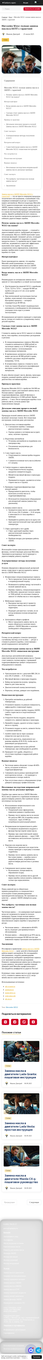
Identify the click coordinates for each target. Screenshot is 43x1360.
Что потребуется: (10, 154)
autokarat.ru (9, 990)
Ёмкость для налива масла (14, 1250)
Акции (25, 3)
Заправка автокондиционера (15, 1276)
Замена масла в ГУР (11, 1289)
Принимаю (36, 1357)
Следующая (34, 1202)
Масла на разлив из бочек (14, 1243)
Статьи (5, 40)
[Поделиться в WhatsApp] (24, 1022)
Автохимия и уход (11, 1236)
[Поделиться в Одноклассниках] (33, 1022)
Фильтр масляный (11, 1257)
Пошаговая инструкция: (13, 158)
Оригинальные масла (12, 1247)
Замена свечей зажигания (14, 1296)
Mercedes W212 (12, 1007)
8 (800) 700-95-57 (10, 1224)
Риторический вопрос (12, 142)
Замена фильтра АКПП (13, 1299)
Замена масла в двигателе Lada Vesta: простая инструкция (20, 1127)
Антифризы (8, 1240)
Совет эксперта (10, 131)
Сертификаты (9, 1333)
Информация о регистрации (15, 1330)
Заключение (10, 186)
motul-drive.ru (10, 993)
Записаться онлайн (32, 9)
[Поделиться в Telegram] (14, 1022)
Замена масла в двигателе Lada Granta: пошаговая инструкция (21, 1074)
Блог (10, 17)
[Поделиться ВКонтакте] (5, 1022)
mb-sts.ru (8, 999)
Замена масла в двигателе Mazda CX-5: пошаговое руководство (21, 1179)
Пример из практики (11, 120)
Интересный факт (10, 102)
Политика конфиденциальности (15, 1349)
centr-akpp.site (10, 996)
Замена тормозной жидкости (15, 1293)
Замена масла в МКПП (12, 1286)
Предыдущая (9, 1202)
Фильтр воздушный (11, 1263)
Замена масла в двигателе (14, 1273)
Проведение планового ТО (14, 1303)
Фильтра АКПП (10, 1253)
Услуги (6, 1268)
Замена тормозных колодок (14, 1279)
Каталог (7, 1232)
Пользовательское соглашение (14, 1345)
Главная (4, 17)
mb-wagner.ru (10, 986)
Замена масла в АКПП (12, 1283)
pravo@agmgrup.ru (11, 1228)
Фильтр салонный (11, 1260)
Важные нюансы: (10, 163)
